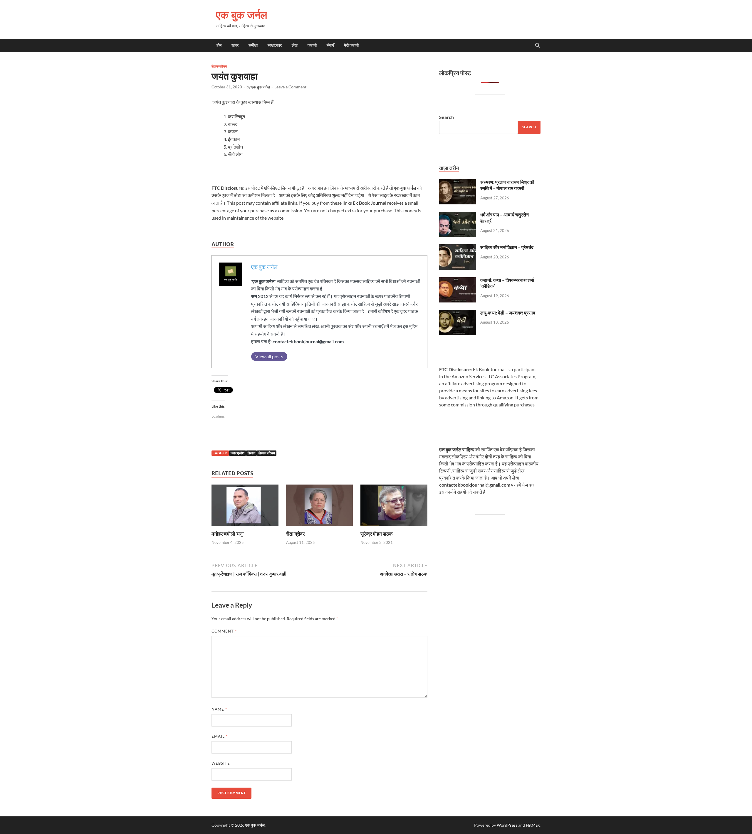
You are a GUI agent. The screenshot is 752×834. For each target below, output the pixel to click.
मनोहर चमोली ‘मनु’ (228, 534)
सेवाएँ (330, 45)
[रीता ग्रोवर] (319, 507)
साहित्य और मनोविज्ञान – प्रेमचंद (506, 247)
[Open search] (537, 45)
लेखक (251, 453)
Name (219, 709)
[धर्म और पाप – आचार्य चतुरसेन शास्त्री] (457, 215)
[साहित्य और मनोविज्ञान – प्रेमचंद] (457, 247)
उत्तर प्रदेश (237, 453)
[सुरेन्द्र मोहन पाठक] (393, 507)
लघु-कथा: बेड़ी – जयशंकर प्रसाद (507, 312)
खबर (235, 45)
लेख (295, 45)
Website (221, 763)
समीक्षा (253, 45)
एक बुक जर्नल (241, 15)
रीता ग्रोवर (295, 534)
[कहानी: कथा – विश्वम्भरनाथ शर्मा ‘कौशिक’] (457, 280)
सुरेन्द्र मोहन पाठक (376, 534)
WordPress (507, 825)
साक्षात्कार (275, 45)
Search (446, 117)
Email (220, 736)
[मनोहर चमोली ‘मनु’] (245, 507)
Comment (224, 631)
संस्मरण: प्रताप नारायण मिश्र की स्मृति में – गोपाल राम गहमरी (507, 185)
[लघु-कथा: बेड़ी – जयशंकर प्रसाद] (457, 313)
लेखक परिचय (219, 66)
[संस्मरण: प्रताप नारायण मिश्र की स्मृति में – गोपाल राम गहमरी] (457, 182)
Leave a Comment (290, 86)
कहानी (312, 45)
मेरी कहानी (351, 45)
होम (218, 45)
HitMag (533, 825)
